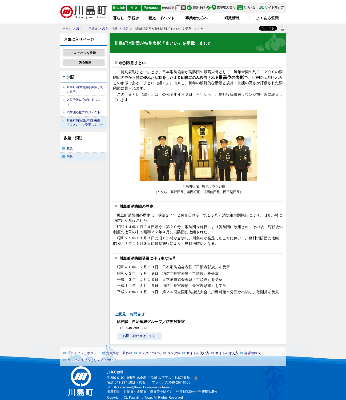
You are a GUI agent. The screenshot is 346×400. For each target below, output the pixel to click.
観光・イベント (161, 18)
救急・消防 (110, 29)
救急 (70, 148)
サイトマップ (271, 7)
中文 (134, 8)
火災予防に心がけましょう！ (83, 102)
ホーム (67, 29)
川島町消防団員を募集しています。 (85, 89)
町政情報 (232, 18)
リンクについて (149, 353)
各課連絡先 (252, 353)
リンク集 (174, 353)
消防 (125, 29)
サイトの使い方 (197, 353)
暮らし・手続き (126, 18)
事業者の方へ (196, 18)
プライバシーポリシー (83, 353)
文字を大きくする (220, 8)
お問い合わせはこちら (139, 336)
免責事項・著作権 (119, 353)
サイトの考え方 (226, 353)
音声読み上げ (196, 8)
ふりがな (247, 8)
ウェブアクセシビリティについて (92, 360)
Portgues (151, 8)
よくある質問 (267, 18)
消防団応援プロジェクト (83, 112)
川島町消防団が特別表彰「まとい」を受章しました (85, 123)
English (119, 8)
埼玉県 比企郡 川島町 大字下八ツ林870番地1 (159, 378)
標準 (178, 8)
